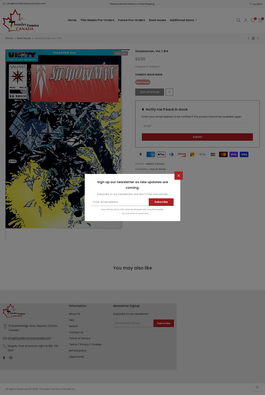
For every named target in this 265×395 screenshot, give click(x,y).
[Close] (179, 175)
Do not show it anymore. (135, 213)
